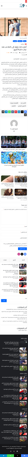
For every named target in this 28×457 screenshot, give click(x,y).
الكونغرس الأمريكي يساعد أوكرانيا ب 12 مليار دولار (21, 197)
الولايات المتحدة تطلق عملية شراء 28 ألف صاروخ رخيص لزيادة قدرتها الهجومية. (10, 272)
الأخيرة (23, 260)
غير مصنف (20, 41)
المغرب (13, 106)
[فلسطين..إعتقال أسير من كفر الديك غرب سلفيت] (21, 178)
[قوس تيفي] (22, 6)
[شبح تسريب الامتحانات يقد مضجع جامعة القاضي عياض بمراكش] (23, 362)
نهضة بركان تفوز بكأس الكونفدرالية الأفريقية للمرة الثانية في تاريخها (11, 342)
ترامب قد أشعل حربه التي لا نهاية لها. (10, 277)
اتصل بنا (7, 448)
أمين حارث (23, 103)
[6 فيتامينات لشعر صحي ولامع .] (7, 192)
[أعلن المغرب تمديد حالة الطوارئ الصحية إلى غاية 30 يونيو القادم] (23, 356)
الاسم (25, 226)
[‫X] (22, 111)
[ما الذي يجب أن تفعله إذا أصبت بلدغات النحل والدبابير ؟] (7, 178)
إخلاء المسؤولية (13, 448)
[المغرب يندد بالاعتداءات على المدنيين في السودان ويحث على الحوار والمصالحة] (23, 291)
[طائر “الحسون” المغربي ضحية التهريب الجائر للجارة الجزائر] (23, 368)
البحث (26, 298)
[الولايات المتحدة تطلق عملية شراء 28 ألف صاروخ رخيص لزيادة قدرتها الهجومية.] (23, 272)
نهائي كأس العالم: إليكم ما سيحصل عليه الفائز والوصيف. (10, 265)
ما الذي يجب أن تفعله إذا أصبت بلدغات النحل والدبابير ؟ (7, 184)
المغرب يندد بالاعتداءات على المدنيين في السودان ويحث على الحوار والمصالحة (10, 290)
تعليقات (5, 260)
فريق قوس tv (22, 52)
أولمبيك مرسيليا (13, 103)
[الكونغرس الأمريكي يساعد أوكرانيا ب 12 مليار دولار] (21, 192)
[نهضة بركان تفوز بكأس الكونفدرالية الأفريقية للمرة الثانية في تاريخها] (23, 344)
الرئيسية (24, 38)
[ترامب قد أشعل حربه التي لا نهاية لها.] (23, 278)
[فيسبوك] (25, 111)
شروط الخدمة (19, 448)
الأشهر (14, 260)
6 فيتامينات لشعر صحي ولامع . (7, 197)
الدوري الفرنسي (21, 106)
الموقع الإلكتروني (23, 238)
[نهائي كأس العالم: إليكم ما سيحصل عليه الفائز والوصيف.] (23, 266)
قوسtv (15, 41)
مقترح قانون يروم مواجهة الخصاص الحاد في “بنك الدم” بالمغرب (10, 348)
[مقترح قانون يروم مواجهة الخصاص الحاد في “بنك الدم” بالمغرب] (23, 350)
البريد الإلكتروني (23, 232)
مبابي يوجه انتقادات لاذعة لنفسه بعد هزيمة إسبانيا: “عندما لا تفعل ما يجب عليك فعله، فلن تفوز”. (10, 284)
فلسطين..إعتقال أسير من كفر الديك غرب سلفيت (21, 184)
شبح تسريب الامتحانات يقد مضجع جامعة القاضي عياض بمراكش (10, 361)
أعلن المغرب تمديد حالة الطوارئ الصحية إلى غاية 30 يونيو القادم (10, 355)
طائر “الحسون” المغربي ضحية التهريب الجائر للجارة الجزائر (9, 367)
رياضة (21, 38)
